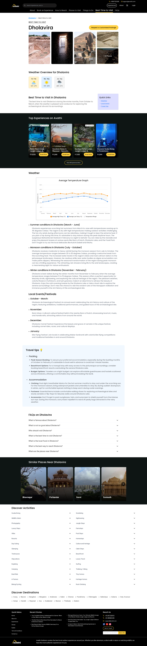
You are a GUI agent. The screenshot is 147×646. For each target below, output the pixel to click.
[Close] (91, 316)
